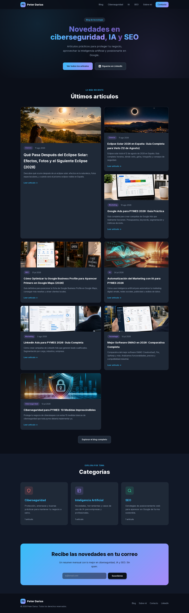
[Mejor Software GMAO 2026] (136, 338)
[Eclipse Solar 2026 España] (136, 139)
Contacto (162, 4)
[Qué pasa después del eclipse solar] (61, 172)
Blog (101, 4)
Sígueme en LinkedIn (112, 66)
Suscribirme (117, 576)
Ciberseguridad (115, 4)
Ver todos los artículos (78, 66)
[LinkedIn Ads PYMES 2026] (61, 338)
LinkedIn (165, 603)
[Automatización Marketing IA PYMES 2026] (136, 272)
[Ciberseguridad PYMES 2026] (61, 401)
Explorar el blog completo (94, 439)
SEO (136, 4)
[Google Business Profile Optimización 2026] (61, 272)
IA (129, 4)
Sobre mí (147, 4)
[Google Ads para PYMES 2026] (136, 206)
